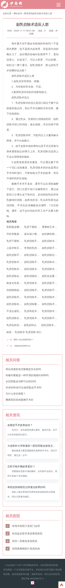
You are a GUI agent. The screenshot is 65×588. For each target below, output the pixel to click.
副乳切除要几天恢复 (35, 304)
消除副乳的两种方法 (22, 346)
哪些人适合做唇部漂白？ (24, 339)
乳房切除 (31, 332)
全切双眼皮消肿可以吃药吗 (21, 381)
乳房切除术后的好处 (35, 318)
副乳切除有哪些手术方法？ (21, 304)
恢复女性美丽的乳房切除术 (21, 283)
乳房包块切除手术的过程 (20, 325)
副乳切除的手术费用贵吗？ (39, 276)
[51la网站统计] (32, 582)
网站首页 (18, 13)
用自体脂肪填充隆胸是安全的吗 (23, 369)
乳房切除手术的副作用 (36, 241)
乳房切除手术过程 (52, 318)
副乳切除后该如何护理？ (20, 318)
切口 (39, 332)
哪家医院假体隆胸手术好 (19, 399)
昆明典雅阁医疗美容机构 (23, 548)
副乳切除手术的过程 (53, 283)
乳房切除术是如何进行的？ (21, 262)
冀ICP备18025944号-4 (32, 578)
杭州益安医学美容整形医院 (24, 533)
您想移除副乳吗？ (16, 290)
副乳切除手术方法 (16, 255)
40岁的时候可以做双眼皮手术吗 (23, 387)
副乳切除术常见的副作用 (38, 290)
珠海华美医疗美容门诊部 (23, 526)
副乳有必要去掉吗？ (53, 276)
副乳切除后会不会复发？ (38, 255)
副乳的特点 (30, 325)
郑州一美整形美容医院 (22, 541)
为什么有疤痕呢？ (16, 393)
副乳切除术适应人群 (42, 13)
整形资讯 (28, 13)
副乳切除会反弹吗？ (17, 276)
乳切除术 (20, 332)
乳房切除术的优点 (34, 297)
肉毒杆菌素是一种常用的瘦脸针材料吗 (27, 375)
